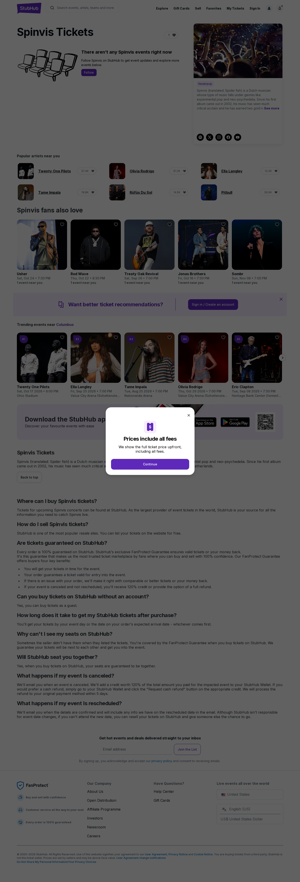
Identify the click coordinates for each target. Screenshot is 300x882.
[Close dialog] (188, 415)
